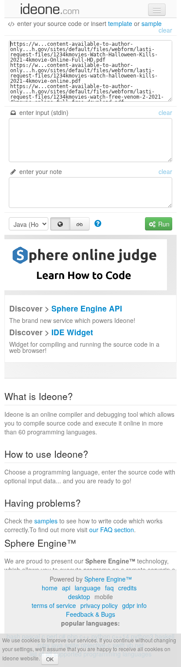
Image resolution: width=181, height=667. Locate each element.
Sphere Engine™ (108, 578)
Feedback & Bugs (90, 614)
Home (50, 587)
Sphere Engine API (86, 308)
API (66, 587)
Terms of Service (54, 605)
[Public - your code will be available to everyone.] (60, 223)
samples (46, 520)
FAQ (109, 587)
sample (151, 23)
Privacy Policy (99, 605)
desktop (79, 596)
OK (50, 659)
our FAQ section (111, 529)
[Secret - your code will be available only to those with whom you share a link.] (80, 223)
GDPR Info (134, 605)
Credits (127, 587)
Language (88, 587)
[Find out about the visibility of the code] (97, 223)
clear (165, 30)
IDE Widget (72, 331)
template (120, 23)
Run (163, 223)
